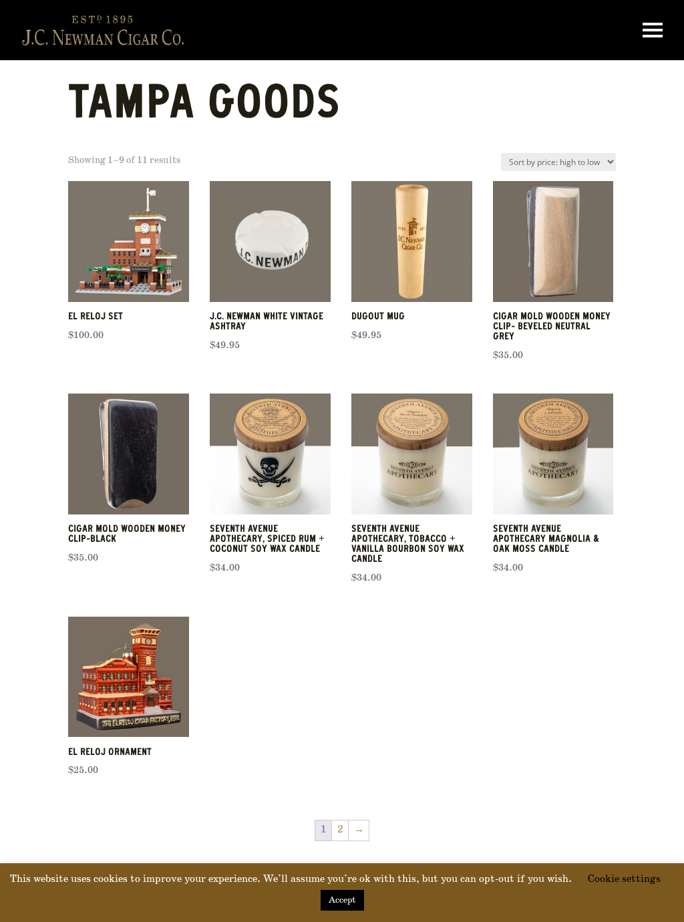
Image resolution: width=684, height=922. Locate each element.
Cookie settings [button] (624, 879)
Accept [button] (342, 900)
